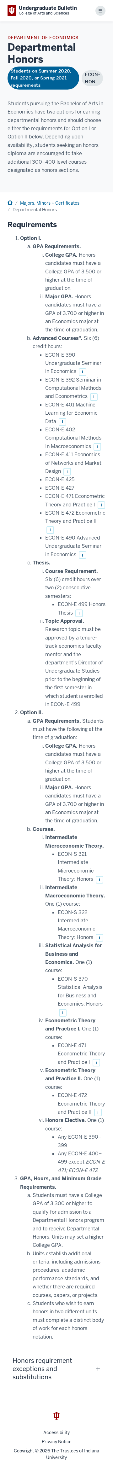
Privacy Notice (57, 1442)
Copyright (24, 1451)
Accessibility (56, 1432)
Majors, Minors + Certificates (49, 203)
